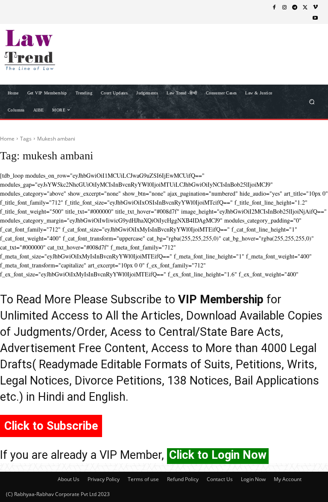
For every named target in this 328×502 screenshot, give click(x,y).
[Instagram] (284, 7)
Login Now (253, 479)
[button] (312, 101)
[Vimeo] (315, 7)
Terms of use (143, 479)
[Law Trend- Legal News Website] (50, 50)
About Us (68, 479)
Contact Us (220, 479)
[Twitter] (305, 7)
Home (7, 138)
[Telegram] (295, 7)
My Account (288, 479)
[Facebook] (274, 7)
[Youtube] (315, 17)
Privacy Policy (104, 479)
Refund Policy (183, 479)
